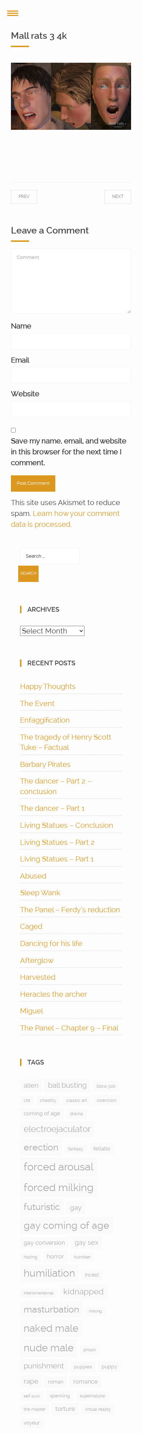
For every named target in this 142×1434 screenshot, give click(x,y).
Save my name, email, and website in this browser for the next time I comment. (68, 452)
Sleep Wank (40, 892)
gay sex (86, 1242)
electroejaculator (57, 1129)
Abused (33, 876)
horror (55, 1256)
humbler (82, 1257)
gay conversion (44, 1242)
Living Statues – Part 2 (57, 842)
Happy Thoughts (48, 686)
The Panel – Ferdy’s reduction (70, 909)
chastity (48, 1100)
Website (25, 393)
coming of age (42, 1113)
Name (21, 326)
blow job (105, 1086)
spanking (60, 1395)
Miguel (31, 1011)
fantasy (75, 1149)
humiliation (49, 1273)
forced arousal (59, 1167)
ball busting (67, 1085)
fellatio (101, 1148)
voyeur (32, 1423)
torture (65, 1408)
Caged (31, 926)
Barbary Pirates (45, 764)
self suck (32, 1396)
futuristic (42, 1207)
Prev (31, 196)
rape (31, 1381)
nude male (49, 1348)
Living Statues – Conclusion (66, 825)
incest (92, 1275)
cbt (27, 1100)
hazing (30, 1257)
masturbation (51, 1309)
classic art (76, 1100)
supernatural (92, 1395)
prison (89, 1349)
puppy (109, 1366)
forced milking (59, 1187)
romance (85, 1381)
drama (76, 1113)
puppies (83, 1366)
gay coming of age (66, 1225)
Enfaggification (45, 720)
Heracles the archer (53, 994)
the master (35, 1409)
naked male (51, 1328)
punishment (44, 1365)
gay (76, 1207)
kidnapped (83, 1291)
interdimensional (39, 1293)
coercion (107, 1100)
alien (31, 1085)
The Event (37, 703)
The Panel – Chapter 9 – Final (69, 1028)
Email (20, 360)
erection (41, 1147)
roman (55, 1382)
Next (110, 196)
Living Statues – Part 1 (57, 859)
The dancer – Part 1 (52, 808)
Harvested (37, 977)
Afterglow (37, 960)
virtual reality (98, 1409)
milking (95, 1311)
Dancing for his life (51, 943)
